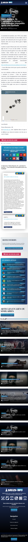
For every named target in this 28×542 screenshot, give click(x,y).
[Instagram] (20, 498)
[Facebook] (3, 498)
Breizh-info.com (6, 129)
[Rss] (16, 498)
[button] (26, 3)
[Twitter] (7, 498)
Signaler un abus (8, 212)
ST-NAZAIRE (7, 15)
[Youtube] (11, 498)
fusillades (8, 143)
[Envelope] (25, 498)
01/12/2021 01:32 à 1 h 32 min (11, 219)
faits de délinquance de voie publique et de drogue (13, 65)
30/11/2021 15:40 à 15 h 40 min (11, 176)
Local (4, 15)
